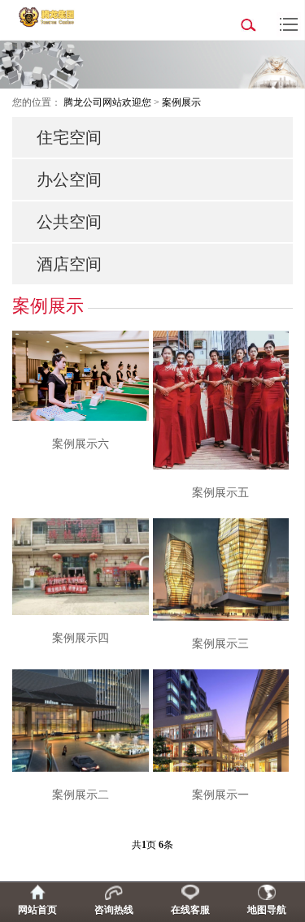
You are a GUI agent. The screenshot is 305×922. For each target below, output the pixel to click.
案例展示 (181, 102)
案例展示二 (80, 795)
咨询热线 (113, 910)
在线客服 (190, 910)
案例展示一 (220, 795)
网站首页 (37, 910)
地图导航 (266, 910)
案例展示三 (220, 644)
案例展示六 (80, 444)
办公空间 (69, 179)
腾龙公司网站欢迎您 (107, 102)
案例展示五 (220, 493)
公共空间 (69, 222)
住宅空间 (69, 137)
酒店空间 (69, 264)
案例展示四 (80, 638)
